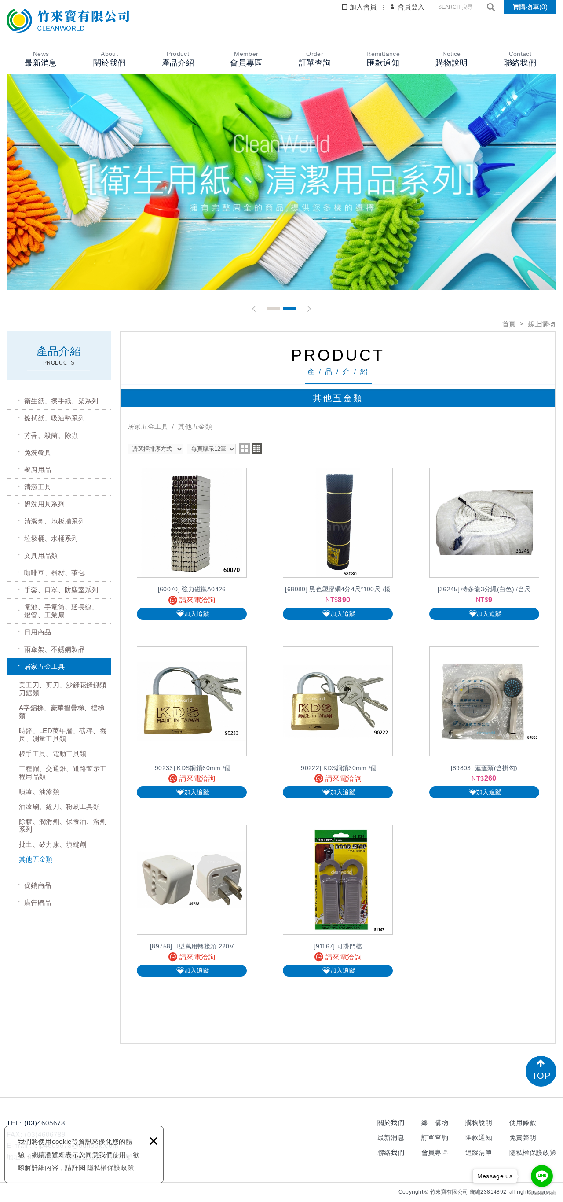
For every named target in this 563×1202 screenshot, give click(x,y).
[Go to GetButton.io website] (542, 1193)
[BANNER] (281, 182)
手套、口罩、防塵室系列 (61, 590)
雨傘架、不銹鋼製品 (54, 649)
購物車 (533, 7)
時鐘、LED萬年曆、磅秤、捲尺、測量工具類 (62, 734)
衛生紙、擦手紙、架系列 (61, 401)
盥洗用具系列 (44, 504)
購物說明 (478, 1122)
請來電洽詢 (197, 600)
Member (246, 58)
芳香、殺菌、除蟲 (51, 435)
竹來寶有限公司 (69, 21)
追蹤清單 (478, 1152)
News (41, 58)
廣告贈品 (37, 902)
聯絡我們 (390, 1152)
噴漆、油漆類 (39, 791)
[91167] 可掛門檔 (338, 901)
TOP (541, 1075)
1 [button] (273, 308)
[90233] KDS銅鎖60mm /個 (192, 722)
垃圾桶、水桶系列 (51, 538)
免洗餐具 (37, 452)
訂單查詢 (434, 1137)
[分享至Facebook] (378, 1192)
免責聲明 (522, 1137)
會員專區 (434, 1152)
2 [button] (289, 308)
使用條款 (522, 1122)
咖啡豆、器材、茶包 (54, 572)
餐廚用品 (37, 469)
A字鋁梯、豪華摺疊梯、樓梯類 (62, 711)
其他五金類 (36, 859)
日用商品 (37, 632)
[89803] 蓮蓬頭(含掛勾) (484, 722)
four (257, 448)
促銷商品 (37, 885)
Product (178, 58)
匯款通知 (478, 1137)
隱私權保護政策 (110, 1167)
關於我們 (390, 1122)
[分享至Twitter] (392, 1192)
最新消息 (390, 1137)
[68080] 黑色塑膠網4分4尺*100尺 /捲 (338, 543)
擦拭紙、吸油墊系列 (54, 418)
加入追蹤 (196, 613)
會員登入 (411, 7)
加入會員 (363, 7)
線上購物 (434, 1122)
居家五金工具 (44, 666)
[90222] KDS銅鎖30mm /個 (338, 722)
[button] (254, 309)
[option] (281, 182)
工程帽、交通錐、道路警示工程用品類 (63, 772)
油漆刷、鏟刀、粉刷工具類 (59, 806)
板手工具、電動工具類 (53, 753)
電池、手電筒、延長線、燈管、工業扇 (61, 611)
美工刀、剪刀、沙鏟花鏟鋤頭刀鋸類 (63, 689)
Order (315, 58)
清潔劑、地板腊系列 (54, 521)
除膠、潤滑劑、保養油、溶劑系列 (63, 825)
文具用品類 (41, 555)
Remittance (383, 58)
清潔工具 (37, 486)
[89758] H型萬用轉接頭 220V (192, 901)
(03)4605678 (44, 1123)
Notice (451, 58)
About (109, 58)
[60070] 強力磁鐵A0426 (192, 543)
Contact (520, 58)
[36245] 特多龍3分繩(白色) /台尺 (484, 543)
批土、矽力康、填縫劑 (53, 844)
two (244, 448)
